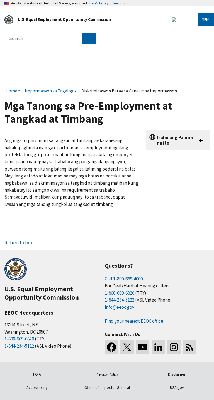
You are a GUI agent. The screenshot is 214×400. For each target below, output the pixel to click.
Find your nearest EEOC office (134, 321)
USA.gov (177, 387)
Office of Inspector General (107, 387)
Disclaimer (177, 374)
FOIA (37, 374)
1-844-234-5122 (19, 346)
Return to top (18, 242)
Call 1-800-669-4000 (124, 279)
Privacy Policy (107, 374)
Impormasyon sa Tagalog (49, 90)
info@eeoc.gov (119, 307)
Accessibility (37, 387)
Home (11, 90)
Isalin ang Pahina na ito (175, 140)
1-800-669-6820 (19, 339)
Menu (206, 19)
